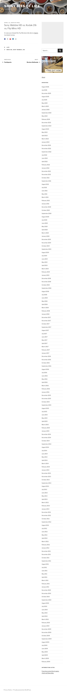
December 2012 (46, 512)
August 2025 (45, 96)
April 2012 (44, 538)
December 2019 (46, 239)
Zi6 (24, 49)
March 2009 (45, 658)
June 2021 (44, 190)
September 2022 (46, 152)
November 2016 (46, 359)
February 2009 (46, 661)
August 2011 (45, 564)
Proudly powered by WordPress (22, 690)
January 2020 (45, 236)
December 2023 (46, 122)
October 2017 (45, 324)
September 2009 (46, 639)
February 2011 (46, 583)
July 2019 (44, 255)
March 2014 (45, 463)
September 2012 (46, 522)
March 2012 (45, 541)
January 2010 (45, 626)
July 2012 (44, 528)
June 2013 (45, 492)
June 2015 (45, 414)
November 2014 (46, 437)
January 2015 (45, 431)
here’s (36, 33)
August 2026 (45, 87)
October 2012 (45, 518)
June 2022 (45, 158)
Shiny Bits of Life (22, 6)
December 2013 (46, 473)
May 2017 (44, 340)
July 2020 (44, 220)
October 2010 (46, 596)
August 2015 (45, 408)
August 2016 (45, 369)
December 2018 (46, 278)
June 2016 (45, 376)
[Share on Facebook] (5, 39)
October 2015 (46, 402)
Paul (18, 22)
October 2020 (46, 210)
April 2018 (44, 304)
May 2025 (44, 103)
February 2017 (46, 350)
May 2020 (45, 226)
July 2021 (44, 187)
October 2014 (46, 440)
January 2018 (45, 314)
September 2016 (46, 366)
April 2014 (44, 460)
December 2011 (46, 551)
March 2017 (45, 346)
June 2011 (44, 570)
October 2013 (46, 479)
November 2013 (46, 476)
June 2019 (45, 259)
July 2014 (44, 450)
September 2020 (46, 213)
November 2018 (46, 281)
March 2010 (45, 619)
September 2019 (46, 249)
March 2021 (45, 197)
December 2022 (46, 145)
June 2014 (45, 453)
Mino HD (9, 49)
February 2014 (46, 467)
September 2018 (46, 288)
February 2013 (46, 505)
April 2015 (44, 421)
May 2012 (44, 535)
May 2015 (44, 418)
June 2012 (44, 531)
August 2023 (45, 129)
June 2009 (45, 648)
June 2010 (45, 609)
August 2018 (45, 291)
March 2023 (45, 138)
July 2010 (44, 606)
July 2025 (44, 99)
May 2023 (44, 132)
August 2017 (45, 330)
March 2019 (45, 268)
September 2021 (46, 181)
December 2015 (46, 395)
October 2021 (45, 177)
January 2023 (45, 142)
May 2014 (44, 457)
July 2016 (44, 372)
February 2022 (46, 164)
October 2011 (45, 557)
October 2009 (46, 635)
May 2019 (44, 262)
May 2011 (44, 574)
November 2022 (46, 148)
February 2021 (46, 200)
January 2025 (45, 109)
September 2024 (46, 113)
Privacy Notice (8, 690)
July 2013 (44, 489)
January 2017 (45, 353)
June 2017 (44, 337)
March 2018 (45, 307)
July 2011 (44, 567)
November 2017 (46, 320)
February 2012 (46, 544)
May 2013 (44, 496)
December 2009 (46, 629)
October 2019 (46, 246)
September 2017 (46, 327)
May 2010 (44, 613)
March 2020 (45, 233)
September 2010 (46, 600)
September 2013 (46, 483)
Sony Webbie (17, 49)
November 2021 (46, 174)
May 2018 (44, 301)
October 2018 (46, 285)
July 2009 (44, 645)
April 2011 (44, 577)
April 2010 (45, 616)
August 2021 (45, 184)
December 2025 (46, 93)
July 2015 (44, 411)
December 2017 (46, 317)
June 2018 (45, 298)
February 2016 (46, 389)
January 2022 (45, 168)
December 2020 (46, 207)
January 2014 (45, 470)
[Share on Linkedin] (13, 39)
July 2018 (44, 294)
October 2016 (46, 363)
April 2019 (44, 265)
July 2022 (44, 155)
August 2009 (45, 642)
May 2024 (44, 116)
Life (8, 47)
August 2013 (45, 486)
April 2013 (44, 499)
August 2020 (45, 216)
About (43, 77)
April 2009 (45, 655)
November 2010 (46, 593)
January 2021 (45, 203)
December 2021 (46, 171)
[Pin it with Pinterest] (10, 39)
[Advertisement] (53, 33)
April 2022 (44, 161)
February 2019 (46, 272)
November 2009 (46, 632)
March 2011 (45, 580)
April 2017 (44, 343)
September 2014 (46, 444)
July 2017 (44, 333)
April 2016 (44, 382)
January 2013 (45, 509)
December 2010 (46, 590)
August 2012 (45, 525)
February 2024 (46, 119)
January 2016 (45, 392)
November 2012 (46, 515)
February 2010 (46, 622)
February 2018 (46, 311)
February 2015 (46, 428)
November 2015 (46, 398)
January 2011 (45, 587)
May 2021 (44, 194)
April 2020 (45, 229)
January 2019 (45, 275)
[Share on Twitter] (7, 39)
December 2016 (46, 356)
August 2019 (45, 252)
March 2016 (45, 385)
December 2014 (46, 434)
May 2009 (45, 652)
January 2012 (45, 548)
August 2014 (45, 447)
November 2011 (46, 554)
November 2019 (46, 242)
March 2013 (45, 502)
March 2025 (45, 106)
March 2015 (45, 424)
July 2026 (44, 90)
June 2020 (45, 223)
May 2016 (44, 379)
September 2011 (46, 561)
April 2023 (45, 135)
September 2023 (46, 126)
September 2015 (46, 405)
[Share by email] (15, 39)
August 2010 (45, 603)
